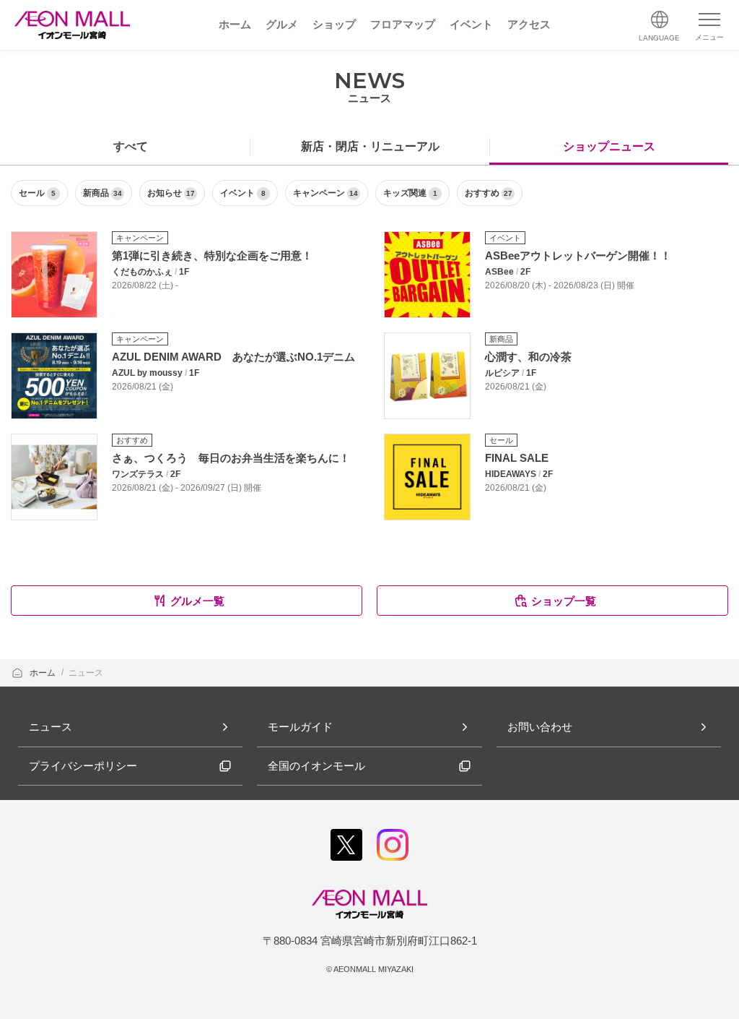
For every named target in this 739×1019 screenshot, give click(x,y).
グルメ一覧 (197, 601)
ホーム (44, 673)
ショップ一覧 (563, 601)
